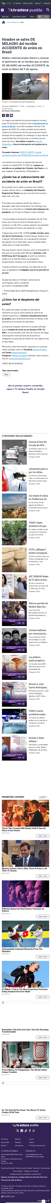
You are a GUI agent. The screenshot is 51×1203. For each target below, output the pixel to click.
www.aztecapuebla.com (19, 358)
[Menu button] (2, 10)
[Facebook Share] (11, 115)
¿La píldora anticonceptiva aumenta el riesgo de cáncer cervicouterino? (38, 659)
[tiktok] (25, 1131)
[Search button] (48, 10)
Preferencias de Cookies (23, 1168)
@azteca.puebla (19, 355)
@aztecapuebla (19, 352)
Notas (6, 374)
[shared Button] (7, 115)
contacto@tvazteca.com (34, 1154)
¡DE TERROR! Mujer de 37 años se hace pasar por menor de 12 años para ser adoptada (39, 578)
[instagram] (21, 1131)
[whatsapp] (33, 1131)
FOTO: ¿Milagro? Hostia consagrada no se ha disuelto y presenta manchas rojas (38, 551)
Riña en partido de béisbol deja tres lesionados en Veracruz (38, 605)
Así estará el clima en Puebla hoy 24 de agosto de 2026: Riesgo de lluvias (38, 497)
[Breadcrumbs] (4, 22)
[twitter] (17, 1131)
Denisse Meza (15, 111)
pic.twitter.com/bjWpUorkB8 (15, 286)
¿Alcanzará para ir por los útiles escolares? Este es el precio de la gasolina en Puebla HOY (38, 470)
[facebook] (29, 1131)
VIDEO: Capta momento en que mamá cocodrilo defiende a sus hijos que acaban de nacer (37, 524)
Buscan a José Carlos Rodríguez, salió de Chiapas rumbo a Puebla (38, 685)
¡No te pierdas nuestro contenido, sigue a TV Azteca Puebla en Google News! (25, 389)
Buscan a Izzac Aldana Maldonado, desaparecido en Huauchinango (37, 739)
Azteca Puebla (39, 349)
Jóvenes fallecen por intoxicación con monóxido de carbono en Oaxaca (39, 632)
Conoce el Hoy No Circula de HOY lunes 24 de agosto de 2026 (38, 443)
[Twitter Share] (3, 115)
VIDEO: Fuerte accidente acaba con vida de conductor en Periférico (37, 712)
